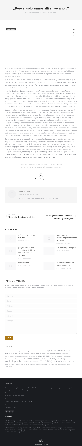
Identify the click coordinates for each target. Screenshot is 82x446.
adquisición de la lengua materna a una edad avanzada (32, 351)
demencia (73, 351)
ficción (21, 353)
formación (26, 353)
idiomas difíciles (9, 356)
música (64, 361)
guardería (44, 353)
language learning (45, 356)
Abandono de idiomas (11, 351)
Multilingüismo (11, 29)
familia (16, 353)
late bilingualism (58, 356)
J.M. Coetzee (32, 356)
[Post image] (10, 239)
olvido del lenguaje (10, 364)
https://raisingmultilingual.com (28, 194)
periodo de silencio (30, 364)
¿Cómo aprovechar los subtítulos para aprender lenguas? (66, 237)
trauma (68, 364)
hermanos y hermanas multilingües (59, 353)
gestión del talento (34, 353)
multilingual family (56, 359)
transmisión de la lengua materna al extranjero (53, 364)
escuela (9, 353)
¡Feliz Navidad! (23, 263)
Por (42, 164)
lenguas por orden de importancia (35, 167)
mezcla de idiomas (31, 359)
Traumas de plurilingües (66, 248)
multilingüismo (57, 167)
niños (70, 361)
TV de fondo (8, 366)
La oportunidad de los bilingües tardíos (65, 264)
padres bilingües (20, 364)
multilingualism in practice (31, 361)
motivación (43, 359)
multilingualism (49, 167)
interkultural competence (21, 356)
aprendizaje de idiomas (58, 351)
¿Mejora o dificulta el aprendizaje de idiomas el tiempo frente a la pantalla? (28, 251)
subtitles (38, 364)
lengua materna (68, 356)
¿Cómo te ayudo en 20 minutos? (27, 236)
